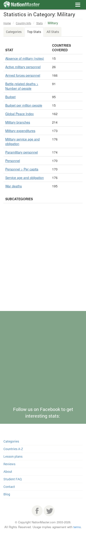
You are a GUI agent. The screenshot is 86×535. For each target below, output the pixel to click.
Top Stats (34, 32)
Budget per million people (23, 105)
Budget (10, 97)
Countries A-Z (13, 449)
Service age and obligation (24, 177)
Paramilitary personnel (21, 152)
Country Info (23, 23)
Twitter (49, 510)
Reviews (9, 464)
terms (77, 527)
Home (7, 23)
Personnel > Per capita (21, 169)
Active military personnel (23, 67)
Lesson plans (12, 456)
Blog (6, 494)
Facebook (37, 510)
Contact (9, 486)
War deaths (13, 186)
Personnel (12, 160)
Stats (39, 23)
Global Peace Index (19, 113)
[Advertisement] (43, 268)
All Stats (53, 32)
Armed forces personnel (22, 75)
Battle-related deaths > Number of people (21, 86)
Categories (14, 32)
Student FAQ (12, 479)
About (7, 471)
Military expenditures (20, 130)
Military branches (17, 122)
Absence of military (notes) (24, 58)
